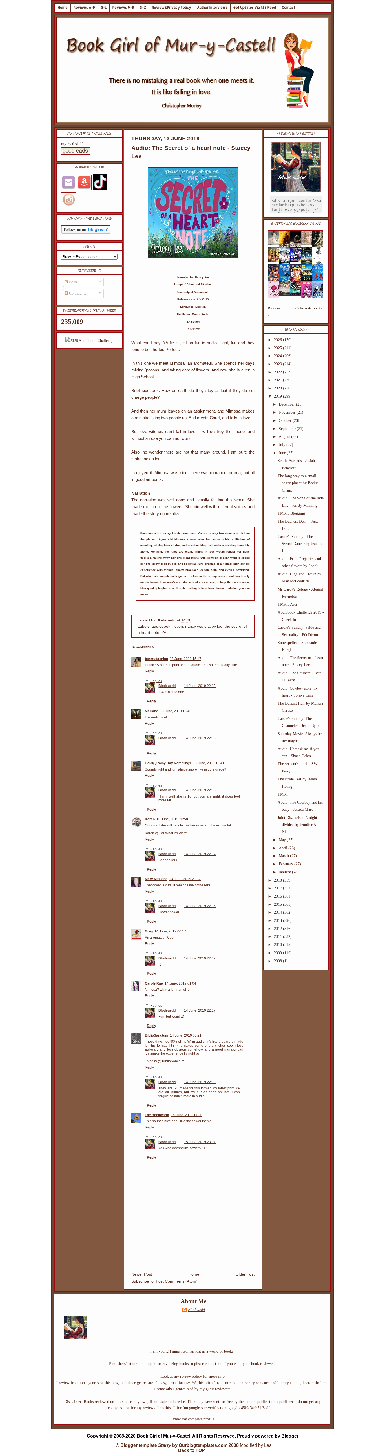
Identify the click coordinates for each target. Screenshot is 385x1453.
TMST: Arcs (287, 604)
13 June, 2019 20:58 (172, 819)
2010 (278, 945)
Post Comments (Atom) (177, 1281)
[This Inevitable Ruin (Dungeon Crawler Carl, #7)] (275, 260)
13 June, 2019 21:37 (185, 879)
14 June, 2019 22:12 (200, 686)
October (286, 420)
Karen (150, 819)
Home (63, 7)
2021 (278, 380)
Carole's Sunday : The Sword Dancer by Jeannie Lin (300, 544)
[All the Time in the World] (297, 260)
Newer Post (141, 1274)
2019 (278, 396)
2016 (278, 896)
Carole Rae (154, 983)
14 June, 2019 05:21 (186, 1035)
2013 (278, 920)
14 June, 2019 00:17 (170, 931)
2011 (278, 936)
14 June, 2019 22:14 (200, 854)
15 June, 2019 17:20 (186, 1115)
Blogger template (138, 1445)
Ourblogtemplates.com (203, 1445)
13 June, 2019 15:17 (185, 659)
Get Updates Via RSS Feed (254, 7)
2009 (278, 953)
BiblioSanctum (156, 1035)
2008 (278, 961)
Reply (149, 671)
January (285, 872)
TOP (200, 1450)
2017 (278, 888)
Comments (77, 293)
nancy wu (193, 626)
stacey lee (213, 626)
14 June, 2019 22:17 (200, 958)
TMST (283, 794)
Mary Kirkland (156, 879)
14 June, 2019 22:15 (200, 906)
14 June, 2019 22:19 (200, 1082)
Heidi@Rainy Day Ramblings (168, 763)
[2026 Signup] (89, 341)
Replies (156, 681)
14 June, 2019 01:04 (180, 983)
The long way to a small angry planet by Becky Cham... (298, 483)
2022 (278, 372)
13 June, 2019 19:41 (208, 763)
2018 (278, 880)
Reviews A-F (84, 7)
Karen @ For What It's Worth (166, 833)
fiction (177, 626)
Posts (72, 282)
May (283, 840)
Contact (288, 7)
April (283, 848)
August (285, 436)
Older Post (245, 1274)
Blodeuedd (167, 686)
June (283, 453)
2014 (278, 912)
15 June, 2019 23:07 (200, 1142)
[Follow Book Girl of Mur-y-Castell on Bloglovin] (85, 233)
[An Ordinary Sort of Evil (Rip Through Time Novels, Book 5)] (297, 294)
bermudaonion (156, 659)
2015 (278, 904)
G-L (104, 7)
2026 (278, 340)
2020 (278, 388)
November (288, 412)
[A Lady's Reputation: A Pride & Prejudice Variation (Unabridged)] (286, 294)
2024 (278, 356)
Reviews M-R (123, 7)
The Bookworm (157, 1115)
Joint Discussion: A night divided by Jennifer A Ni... (297, 825)
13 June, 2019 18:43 (175, 711)
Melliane (151, 711)
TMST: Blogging (291, 513)
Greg (149, 931)
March (284, 856)
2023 (278, 364)
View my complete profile (193, 1419)
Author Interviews (212, 7)
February (286, 864)
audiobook (161, 626)
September (288, 429)
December (287, 404)
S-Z (143, 7)
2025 (278, 348)
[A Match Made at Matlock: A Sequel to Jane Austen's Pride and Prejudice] (308, 244)
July (282, 445)
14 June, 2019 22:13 (200, 738)
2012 (278, 929)
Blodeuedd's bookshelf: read (296, 224)
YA (163, 632)
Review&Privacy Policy (171, 7)
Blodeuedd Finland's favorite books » (295, 311)
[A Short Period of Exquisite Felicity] (275, 244)
